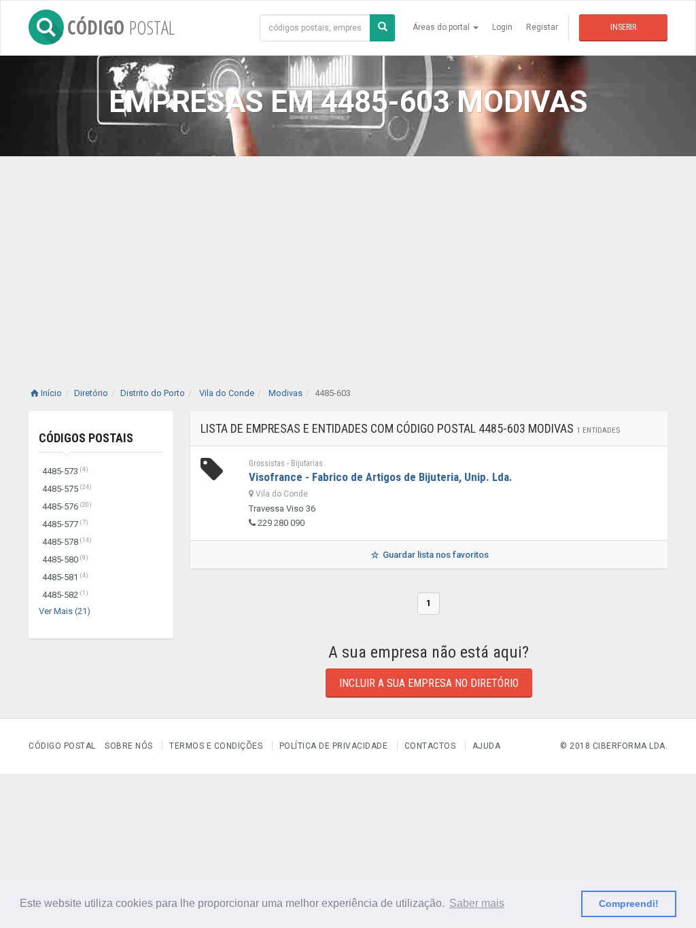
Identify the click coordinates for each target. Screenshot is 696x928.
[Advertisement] (348, 258)
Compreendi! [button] (629, 903)
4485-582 (65, 595)
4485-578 (67, 542)
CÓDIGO (121, 27)
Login (502, 27)
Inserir (623, 27)
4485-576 (67, 506)
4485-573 (65, 471)
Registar (542, 27)
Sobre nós (129, 746)
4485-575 (67, 489)
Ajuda (486, 746)
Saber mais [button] (476, 903)
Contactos (430, 746)
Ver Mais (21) (64, 611)
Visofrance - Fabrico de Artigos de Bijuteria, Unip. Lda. (380, 477)
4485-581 (65, 577)
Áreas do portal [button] (442, 27)
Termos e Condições (215, 746)
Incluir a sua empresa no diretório (429, 683)
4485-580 (65, 559)
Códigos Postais (86, 438)
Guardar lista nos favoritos (435, 555)
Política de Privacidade (333, 746)
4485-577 (65, 524)
